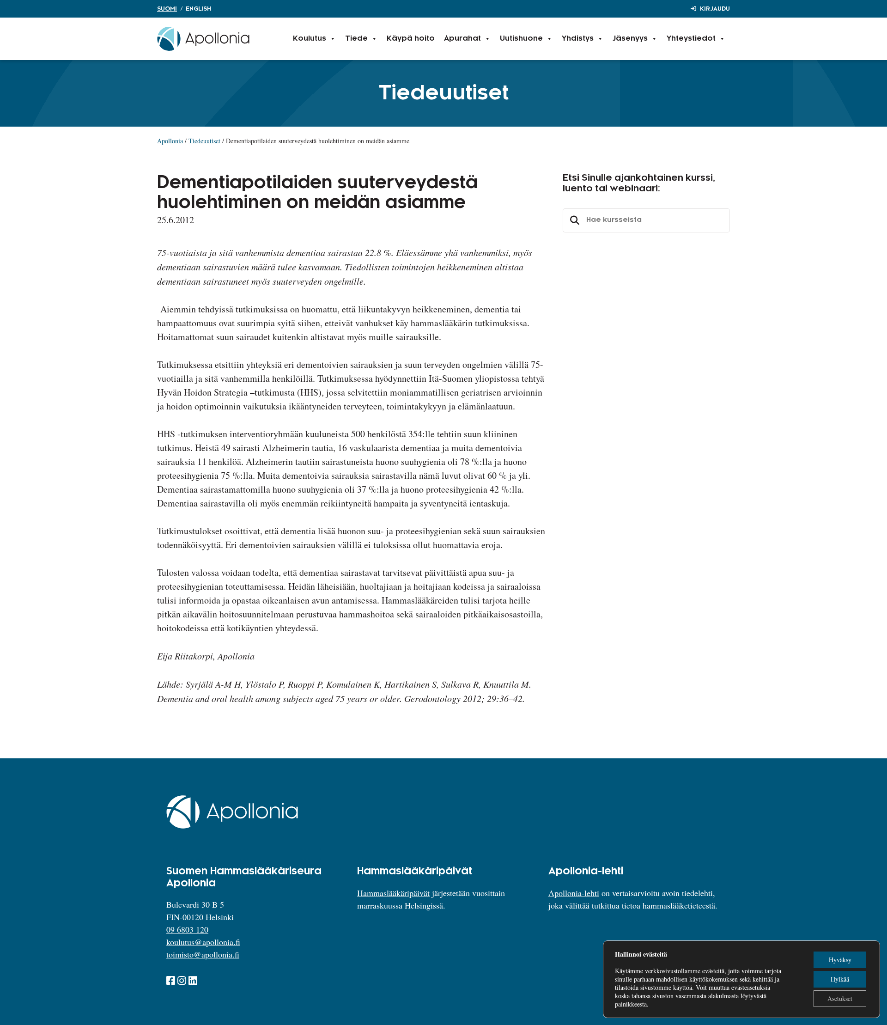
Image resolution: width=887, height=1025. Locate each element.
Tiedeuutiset (204, 140)
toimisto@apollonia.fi (202, 954)
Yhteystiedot (691, 38)
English (198, 9)
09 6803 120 (187, 929)
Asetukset (839, 998)
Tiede (356, 38)
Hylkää (840, 979)
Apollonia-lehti (573, 892)
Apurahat (462, 38)
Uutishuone (521, 38)
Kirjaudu (715, 9)
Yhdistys (578, 38)
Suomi (167, 9)
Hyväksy (840, 959)
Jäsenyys (630, 38)
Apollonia (170, 140)
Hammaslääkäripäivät (393, 892)
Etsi (573, 220)
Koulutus (309, 38)
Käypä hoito (411, 38)
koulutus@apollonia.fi (203, 941)
